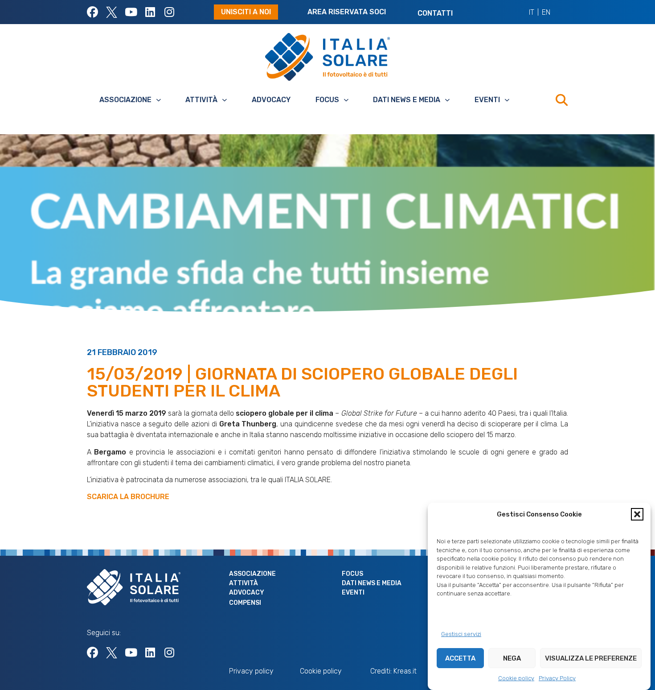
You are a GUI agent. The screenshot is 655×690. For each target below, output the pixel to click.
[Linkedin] (150, 12)
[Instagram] (169, 12)
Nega (512, 658)
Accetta (460, 658)
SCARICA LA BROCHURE (128, 496)
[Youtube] (130, 12)
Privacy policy (251, 671)
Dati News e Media (406, 99)
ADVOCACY (271, 99)
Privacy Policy (557, 678)
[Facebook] (92, 12)
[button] (637, 514)
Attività (201, 99)
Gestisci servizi (461, 634)
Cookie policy (516, 678)
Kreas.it (405, 671)
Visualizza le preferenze (591, 658)
